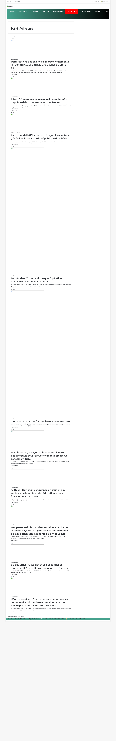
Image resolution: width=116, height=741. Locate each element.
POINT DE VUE (23, 11)
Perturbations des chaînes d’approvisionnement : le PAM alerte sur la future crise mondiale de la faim (40, 65)
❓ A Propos (95, 1)
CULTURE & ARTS (86, 11)
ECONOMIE (35, 11)
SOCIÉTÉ (98, 11)
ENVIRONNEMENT (58, 11)
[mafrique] (10, 6)
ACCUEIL (12, 11)
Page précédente (12, 616)
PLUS (106, 11)
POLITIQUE (45, 11)
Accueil (13, 25)
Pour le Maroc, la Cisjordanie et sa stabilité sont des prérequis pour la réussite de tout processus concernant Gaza (39, 455)
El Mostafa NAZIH (15, 132)
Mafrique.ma (14, 59)
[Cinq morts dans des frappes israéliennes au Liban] (27, 291)
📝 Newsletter (104, 1)
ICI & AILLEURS (72, 11)
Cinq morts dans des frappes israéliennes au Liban (40, 421)
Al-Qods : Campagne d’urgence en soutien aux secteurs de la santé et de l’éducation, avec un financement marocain (38, 493)
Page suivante (21, 616)
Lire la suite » (14, 74)
